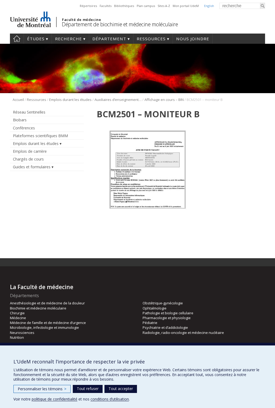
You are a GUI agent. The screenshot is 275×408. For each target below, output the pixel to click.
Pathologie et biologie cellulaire (168, 313)
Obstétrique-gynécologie (163, 303)
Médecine (18, 317)
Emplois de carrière (30, 151)
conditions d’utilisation (110, 399)
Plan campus (146, 6)
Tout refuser (88, 388)
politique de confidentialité (54, 399)
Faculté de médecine (81, 19)
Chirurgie (17, 313)
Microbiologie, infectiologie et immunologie (44, 327)
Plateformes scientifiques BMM (40, 135)
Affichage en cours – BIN (164, 99)
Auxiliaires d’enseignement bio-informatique (118, 99)
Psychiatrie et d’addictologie (165, 327)
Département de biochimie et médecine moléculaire (120, 24)
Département (109, 38)
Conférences (24, 127)
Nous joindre (192, 38)
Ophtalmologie (155, 308)
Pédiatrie (150, 322)
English (209, 6)
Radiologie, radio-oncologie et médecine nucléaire (183, 332)
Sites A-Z (164, 6)
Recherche (68, 38)
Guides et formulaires (31, 166)
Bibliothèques (124, 6)
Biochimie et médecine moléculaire (38, 308)
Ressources (151, 38)
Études (36, 38)
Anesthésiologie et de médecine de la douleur (47, 303)
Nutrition (17, 337)
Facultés (105, 6)
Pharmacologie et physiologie (167, 317)
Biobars (20, 119)
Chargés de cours (28, 159)
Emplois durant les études (70, 99)
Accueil (16, 39)
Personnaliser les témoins (42, 388)
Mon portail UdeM (186, 6)
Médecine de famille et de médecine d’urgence (48, 322)
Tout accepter (120, 388)
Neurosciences (22, 332)
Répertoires (88, 6)
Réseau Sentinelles (29, 112)
